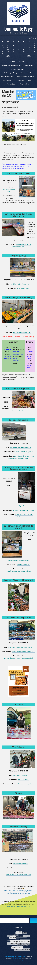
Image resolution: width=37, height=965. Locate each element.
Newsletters (29, 65)
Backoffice (21, 961)
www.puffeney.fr (23, 780)
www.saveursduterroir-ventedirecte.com (22, 245)
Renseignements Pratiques (11, 65)
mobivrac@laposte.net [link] (20, 864)
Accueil (12, 62)
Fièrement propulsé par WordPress (15, 957)
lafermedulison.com (23, 564)
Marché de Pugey (7, 76)
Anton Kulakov (16, 959)
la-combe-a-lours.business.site (23, 510)
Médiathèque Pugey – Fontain (14, 73)
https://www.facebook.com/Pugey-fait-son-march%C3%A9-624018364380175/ (18, 892)
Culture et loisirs (25, 84)
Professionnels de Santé (25, 76)
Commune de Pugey (18, 29)
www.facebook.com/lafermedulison (18, 571)
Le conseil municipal (17, 69)
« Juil (8, 56)
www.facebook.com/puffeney (24, 784)
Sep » (29, 56)
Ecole (29, 73)
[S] (33, 920)
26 (13, 52)
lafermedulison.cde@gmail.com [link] (18, 560)
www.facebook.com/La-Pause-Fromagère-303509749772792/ (21, 457)
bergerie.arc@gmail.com (18, 506)
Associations (11, 84)
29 (29, 52)
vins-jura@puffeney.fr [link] (20, 775)
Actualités (22, 62)
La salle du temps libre (24, 80)
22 (29, 49)
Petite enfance (8, 80)
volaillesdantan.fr (23, 288)
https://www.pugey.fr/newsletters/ (18, 906)
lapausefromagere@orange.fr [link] (20, 447)
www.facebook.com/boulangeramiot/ (18, 411)
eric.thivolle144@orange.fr (22, 332)
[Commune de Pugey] (18, 13)
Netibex (15, 961)
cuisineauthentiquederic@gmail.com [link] (20, 647)
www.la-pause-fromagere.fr (23, 452)
